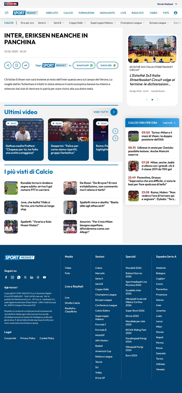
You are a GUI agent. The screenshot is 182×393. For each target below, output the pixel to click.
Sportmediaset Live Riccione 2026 (136, 283)
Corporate (10, 338)
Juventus (161, 310)
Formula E (100, 329)
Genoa (160, 300)
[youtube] (44, 277)
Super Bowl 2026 (135, 310)
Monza (160, 332)
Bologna (160, 273)
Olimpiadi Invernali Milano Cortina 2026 (136, 302)
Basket (99, 345)
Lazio (159, 316)
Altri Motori (101, 340)
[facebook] (6, 277)
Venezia (160, 369)
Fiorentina (161, 289)
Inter (158, 305)
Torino (159, 358)
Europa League (103, 300)
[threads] (38, 277)
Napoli (159, 337)
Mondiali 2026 (133, 267)
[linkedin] (31, 277)
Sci (96, 367)
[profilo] (175, 13)
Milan (159, 326)
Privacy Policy (27, 338)
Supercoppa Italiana (102, 317)
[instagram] (12, 277)
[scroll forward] (115, 138)
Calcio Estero (102, 310)
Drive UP (100, 377)
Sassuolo (161, 353)
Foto (67, 273)
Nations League (103, 356)
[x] (25, 277)
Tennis (98, 361)
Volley (98, 372)
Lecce (159, 321)
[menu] (6, 13)
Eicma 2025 (132, 316)
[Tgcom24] (11, 4)
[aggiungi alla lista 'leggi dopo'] (17, 65)
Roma (159, 348)
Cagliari (160, 278)
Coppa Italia (102, 289)
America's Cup (103, 351)
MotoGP (100, 335)
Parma (160, 342)
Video (68, 267)
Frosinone (161, 294)
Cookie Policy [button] (47, 338)
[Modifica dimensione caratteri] (25, 65)
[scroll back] (115, 131)
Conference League (106, 305)
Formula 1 (100, 324)
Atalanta (161, 267)
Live (67, 297)
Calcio (98, 267)
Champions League (105, 294)
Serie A (99, 278)
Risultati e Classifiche (71, 310)
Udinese (160, 364)
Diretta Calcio (72, 303)
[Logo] (26, 13)
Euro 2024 (131, 355)
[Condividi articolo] (7, 65)
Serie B (99, 283)
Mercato (100, 273)
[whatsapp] (19, 277)
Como (159, 283)
